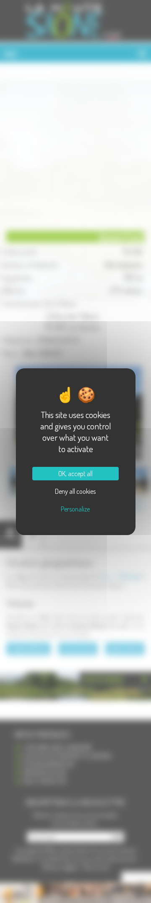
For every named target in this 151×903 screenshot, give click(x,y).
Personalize (75, 509)
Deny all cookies (75, 491)
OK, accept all (75, 473)
